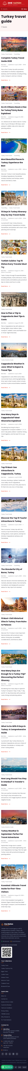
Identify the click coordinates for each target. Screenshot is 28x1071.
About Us (3, 996)
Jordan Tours (4, 974)
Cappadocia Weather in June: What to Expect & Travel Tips (12, 366)
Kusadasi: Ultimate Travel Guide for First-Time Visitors (13, 888)
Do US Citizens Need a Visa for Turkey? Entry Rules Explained (13, 110)
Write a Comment (6, 118)
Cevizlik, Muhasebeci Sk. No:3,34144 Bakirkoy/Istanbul (11, 1037)
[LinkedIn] (9, 1054)
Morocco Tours (5, 980)
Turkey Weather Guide (7, 360)
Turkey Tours (4, 965)
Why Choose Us (5, 1017)
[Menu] (22, 9)
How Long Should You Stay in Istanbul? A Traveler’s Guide (14, 781)
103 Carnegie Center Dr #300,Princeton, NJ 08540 (11, 1031)
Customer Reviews (6, 1005)
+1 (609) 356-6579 (8, 1041)
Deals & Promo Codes (7, 1002)
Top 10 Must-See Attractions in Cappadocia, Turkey (11, 470)
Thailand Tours (5, 983)
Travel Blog (17, 54)
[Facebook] (2, 1054)
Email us (5, 1050)
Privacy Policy (5, 1011)
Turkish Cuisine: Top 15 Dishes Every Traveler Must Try (14, 264)
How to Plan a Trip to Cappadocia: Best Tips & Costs (13, 316)
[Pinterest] (13, 1054)
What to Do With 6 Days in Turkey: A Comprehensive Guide (13, 729)
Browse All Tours (5, 986)
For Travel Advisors (6, 1020)
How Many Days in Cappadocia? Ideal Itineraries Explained (11, 417)
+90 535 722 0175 (7, 1045)
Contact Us (4, 999)
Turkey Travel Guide (6, 54)
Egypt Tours (4, 971)
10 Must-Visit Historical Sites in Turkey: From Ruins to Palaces (14, 621)
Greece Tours (5, 977)
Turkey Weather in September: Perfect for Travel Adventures (12, 834)
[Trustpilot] (17, 1054)
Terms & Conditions (6, 1008)
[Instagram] (6, 1054)
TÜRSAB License (5, 1014)
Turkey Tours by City (6, 968)
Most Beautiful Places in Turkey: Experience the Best (12, 162)
